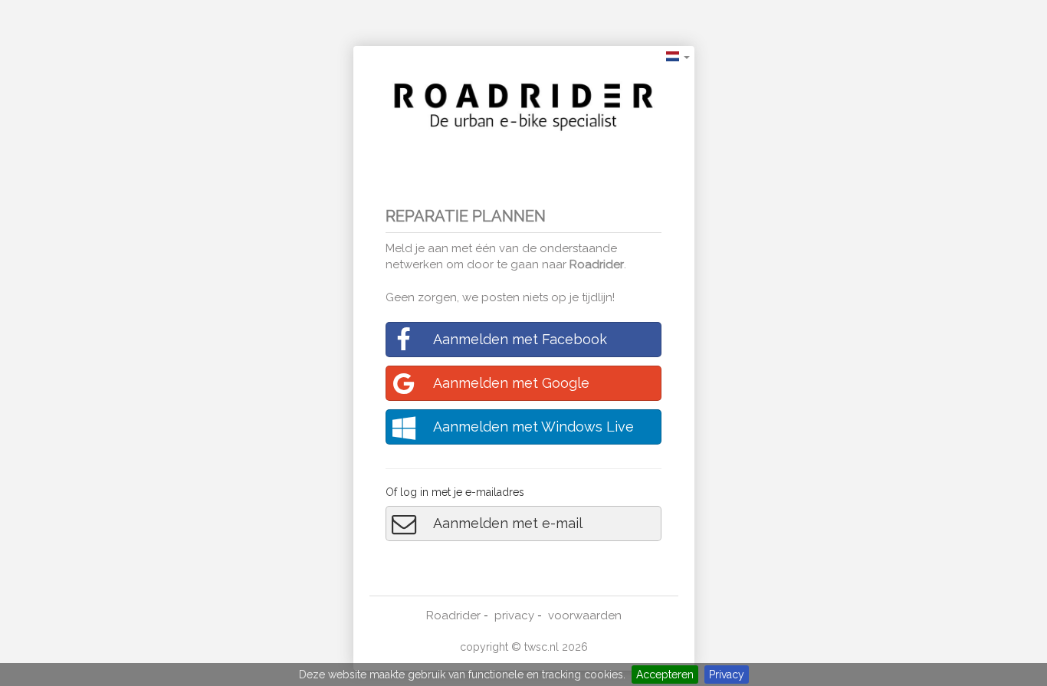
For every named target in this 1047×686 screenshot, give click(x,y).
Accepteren (665, 674)
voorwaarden (585, 615)
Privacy (726, 674)
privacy (514, 615)
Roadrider (596, 264)
